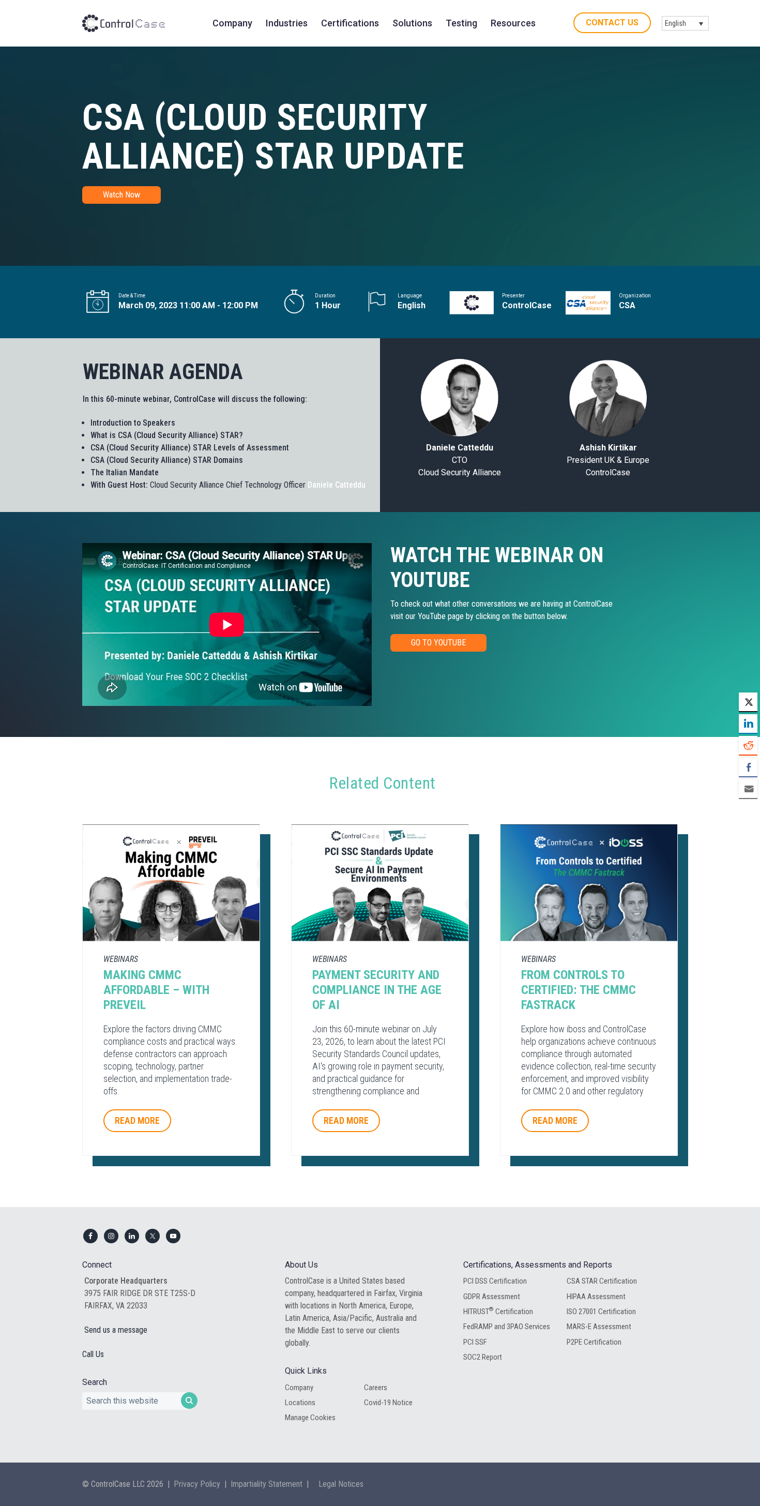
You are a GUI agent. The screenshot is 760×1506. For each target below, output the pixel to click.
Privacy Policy (197, 1484)
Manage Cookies (310, 1417)
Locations (300, 1402)
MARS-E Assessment (599, 1326)
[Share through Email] (748, 788)
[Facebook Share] (748, 767)
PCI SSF (475, 1342)
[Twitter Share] (748, 701)
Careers (375, 1387)
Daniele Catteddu (337, 485)
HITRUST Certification (498, 1311)
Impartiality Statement (266, 1484)
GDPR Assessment (491, 1296)
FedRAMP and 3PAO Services (506, 1326)
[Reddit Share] (748, 745)
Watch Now (121, 195)
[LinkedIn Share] (748, 723)
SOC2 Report (482, 1357)
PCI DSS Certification (495, 1281)
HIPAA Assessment (596, 1296)
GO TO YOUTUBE (438, 642)
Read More (137, 1120)
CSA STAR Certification (602, 1281)
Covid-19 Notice (388, 1402)
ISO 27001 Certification (601, 1311)
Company (299, 1387)
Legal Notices (340, 1484)
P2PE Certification (594, 1342)
